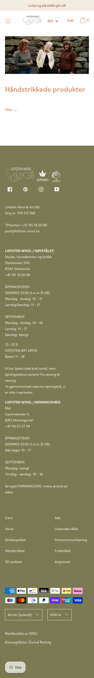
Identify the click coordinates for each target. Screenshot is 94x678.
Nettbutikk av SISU (21, 633)
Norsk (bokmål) (20, 614)
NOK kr (55, 614)
